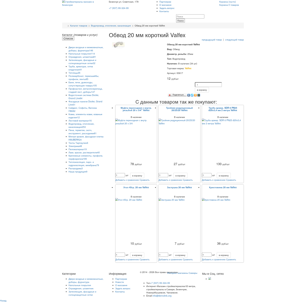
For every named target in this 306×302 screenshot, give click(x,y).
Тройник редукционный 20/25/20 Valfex (179, 109)
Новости (119, 282)
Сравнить (144, 179)
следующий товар (234, 39)
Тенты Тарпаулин (78, 142)
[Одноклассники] (195, 94)
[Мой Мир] (198, 94)
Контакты (164, 11)
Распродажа (76, 168)
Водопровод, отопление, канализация (111, 25)
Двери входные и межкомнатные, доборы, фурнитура (86, 49)
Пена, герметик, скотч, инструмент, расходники (83, 131)
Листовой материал (80, 120)
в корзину (202, 89)
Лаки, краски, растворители (84, 152)
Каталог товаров (78, 25)
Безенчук (114, 1)
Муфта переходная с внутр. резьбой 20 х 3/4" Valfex (136, 109)
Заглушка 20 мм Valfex (179, 187)
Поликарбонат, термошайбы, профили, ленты (84, 77)
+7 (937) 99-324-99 (119, 8)
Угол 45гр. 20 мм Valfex (136, 187)
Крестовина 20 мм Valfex (223, 187)
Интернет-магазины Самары (182, 272)
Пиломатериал (78, 149)
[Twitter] (192, 94)
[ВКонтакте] (188, 94)
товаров (229, 4)
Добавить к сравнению (127, 179)
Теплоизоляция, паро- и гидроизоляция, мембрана (84, 163)
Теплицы (74, 72)
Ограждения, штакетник (82, 56)
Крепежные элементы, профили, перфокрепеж (86, 157)
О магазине (165, 4)
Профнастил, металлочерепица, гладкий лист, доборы (86, 90)
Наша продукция (78, 171)
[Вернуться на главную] (65, 25)
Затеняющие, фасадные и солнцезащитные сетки (82, 61)
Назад (3, 300)
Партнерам (165, 1)
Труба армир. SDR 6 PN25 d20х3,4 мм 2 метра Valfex (222, 109)
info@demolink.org (162, 295)
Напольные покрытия (82, 53)
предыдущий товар (212, 39)
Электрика (75, 146)
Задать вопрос (167, 8)
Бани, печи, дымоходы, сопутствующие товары (83, 84)
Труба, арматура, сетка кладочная (81, 68)
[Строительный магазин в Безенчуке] (83, 2)
